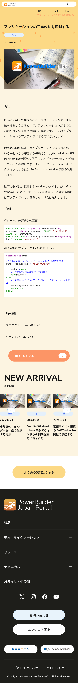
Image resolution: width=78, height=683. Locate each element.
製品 (7, 522)
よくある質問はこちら (39, 472)
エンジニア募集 (39, 629)
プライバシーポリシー (26, 667)
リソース (10, 552)
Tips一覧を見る (24, 356)
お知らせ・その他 (17, 581)
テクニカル (12, 566)
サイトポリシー (55, 667)
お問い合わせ (39, 615)
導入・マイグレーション (22, 537)
